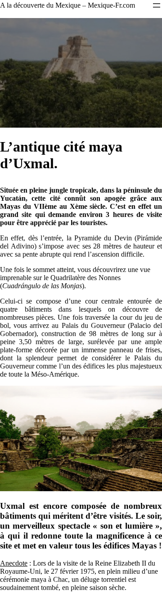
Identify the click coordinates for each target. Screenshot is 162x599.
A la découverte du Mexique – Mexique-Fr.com (67, 5)
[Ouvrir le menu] (156, 5)
